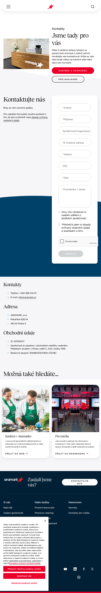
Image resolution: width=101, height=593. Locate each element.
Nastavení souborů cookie (24, 583)
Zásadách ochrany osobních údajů (24, 563)
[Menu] (8, 6)
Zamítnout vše (24, 576)
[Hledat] (93, 7)
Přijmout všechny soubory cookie (24, 569)
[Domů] (50, 6)
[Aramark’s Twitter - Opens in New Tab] (92, 569)
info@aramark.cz (27, 297)
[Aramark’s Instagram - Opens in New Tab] (79, 577)
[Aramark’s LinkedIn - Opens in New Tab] (75, 569)
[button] (73, 70)
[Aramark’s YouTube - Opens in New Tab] (65, 569)
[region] (24, 554)
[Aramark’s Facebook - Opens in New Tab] (84, 569)
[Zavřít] (45, 521)
